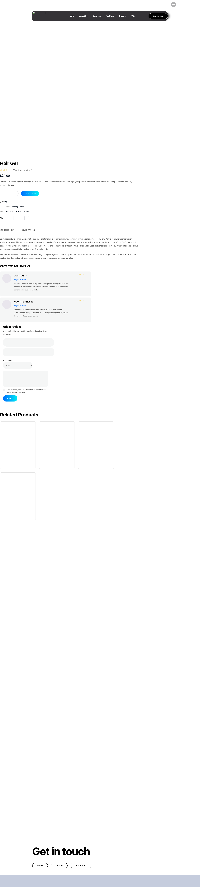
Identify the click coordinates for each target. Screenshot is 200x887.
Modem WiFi (8, 461)
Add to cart (19, 440)
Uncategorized (17, 206)
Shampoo (7, 512)
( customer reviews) (22, 170)
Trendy (25, 211)
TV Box (83, 461)
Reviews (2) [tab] (28, 229)
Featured (10, 211)
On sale (18, 211)
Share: (3, 218)
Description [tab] (7, 229)
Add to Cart (31, 193)
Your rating (8, 360)
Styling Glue (48, 461)
